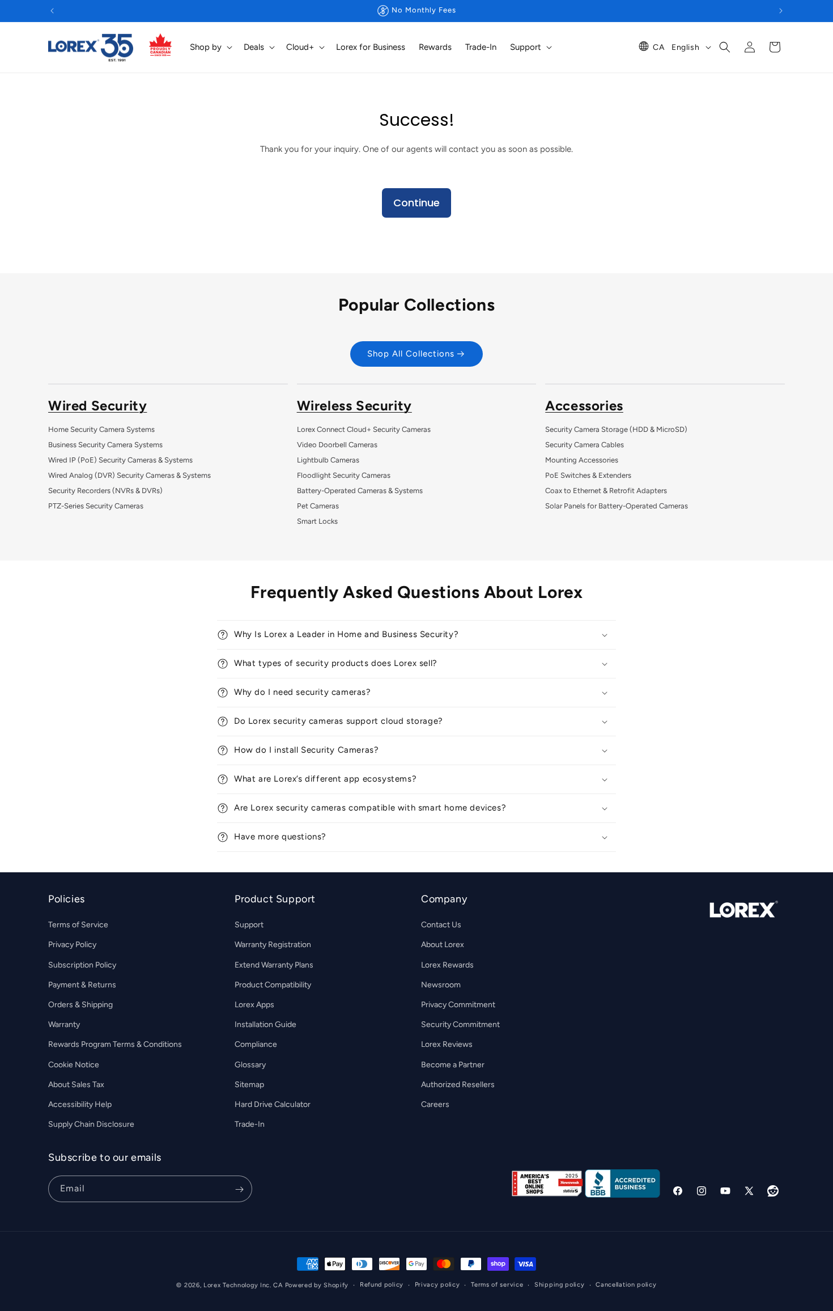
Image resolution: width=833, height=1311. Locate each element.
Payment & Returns (82, 985)
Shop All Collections (410, 354)
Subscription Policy (82, 965)
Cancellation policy (626, 1284)
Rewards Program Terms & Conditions (115, 1044)
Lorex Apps (254, 1004)
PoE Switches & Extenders (588, 475)
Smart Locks (317, 521)
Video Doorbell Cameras (337, 444)
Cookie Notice (73, 1065)
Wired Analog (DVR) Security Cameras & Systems (129, 475)
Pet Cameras (318, 506)
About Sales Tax (76, 1084)
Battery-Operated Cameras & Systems (360, 490)
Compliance (256, 1044)
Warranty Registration (273, 944)
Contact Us (441, 925)
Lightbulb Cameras (328, 460)
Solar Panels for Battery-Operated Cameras (616, 506)
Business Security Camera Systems (105, 444)
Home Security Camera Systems (101, 429)
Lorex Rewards (447, 965)
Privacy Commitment (458, 1004)
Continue (416, 203)
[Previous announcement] (52, 11)
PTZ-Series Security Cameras (95, 506)
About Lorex (442, 944)
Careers (435, 1104)
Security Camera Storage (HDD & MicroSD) (616, 429)
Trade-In (250, 1124)
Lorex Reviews (447, 1044)
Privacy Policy (72, 944)
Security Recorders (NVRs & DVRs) (105, 490)
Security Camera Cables (584, 444)
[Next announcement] (780, 11)
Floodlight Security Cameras (343, 475)
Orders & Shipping (80, 1004)
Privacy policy (437, 1284)
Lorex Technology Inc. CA (243, 1285)
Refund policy (381, 1284)
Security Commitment (460, 1024)
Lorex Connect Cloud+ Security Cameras (364, 429)
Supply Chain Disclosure (91, 1124)
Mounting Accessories (581, 460)
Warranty (64, 1024)
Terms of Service (78, 925)
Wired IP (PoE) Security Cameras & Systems (120, 460)
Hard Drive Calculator (273, 1104)
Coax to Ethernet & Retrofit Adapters (606, 490)
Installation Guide (265, 1024)
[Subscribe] (239, 1189)
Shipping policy (559, 1284)
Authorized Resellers (458, 1084)
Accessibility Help (80, 1104)
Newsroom (441, 985)
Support (249, 925)
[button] (210, 47)
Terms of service (497, 1284)
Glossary (250, 1065)
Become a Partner (452, 1065)
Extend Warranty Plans (274, 965)
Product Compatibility (273, 985)
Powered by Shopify (317, 1285)
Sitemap (249, 1084)
